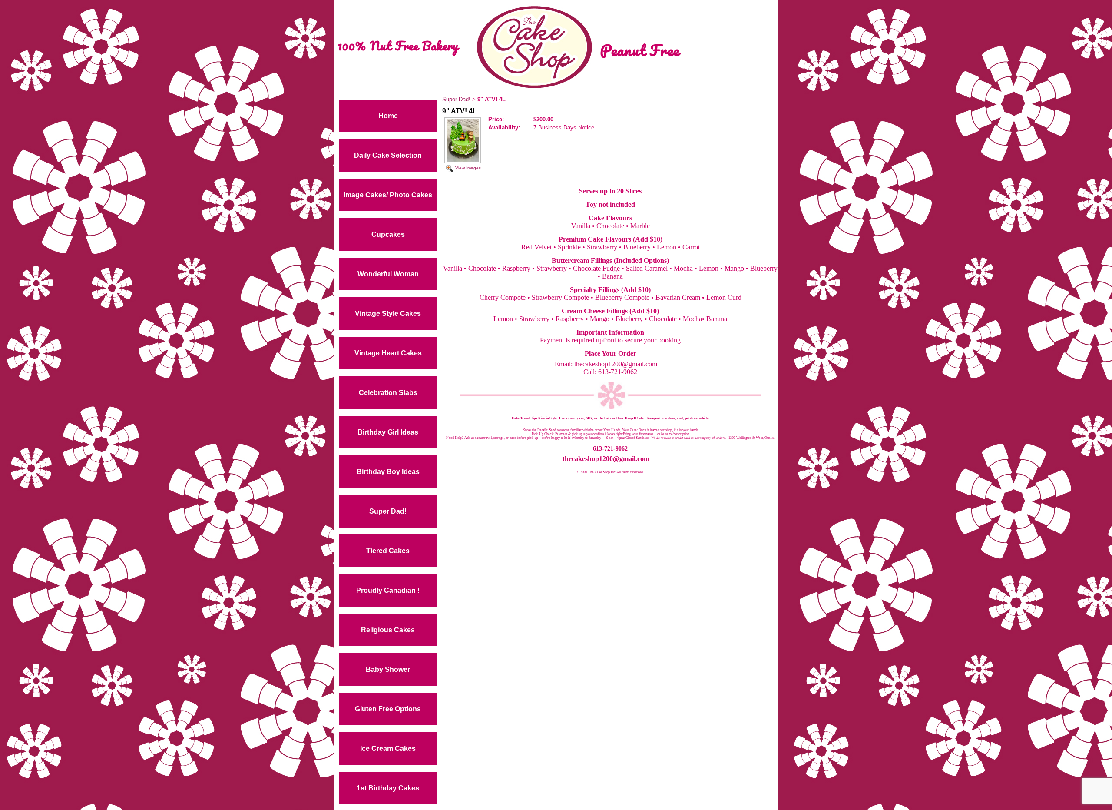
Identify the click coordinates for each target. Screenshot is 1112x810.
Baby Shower (388, 669)
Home (388, 116)
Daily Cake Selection (388, 155)
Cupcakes (388, 234)
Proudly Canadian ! (388, 590)
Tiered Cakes (388, 550)
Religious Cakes (388, 630)
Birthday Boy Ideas (388, 471)
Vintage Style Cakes (388, 313)
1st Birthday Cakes (388, 788)
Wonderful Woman (388, 274)
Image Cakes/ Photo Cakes (388, 195)
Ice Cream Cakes (388, 748)
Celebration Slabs (388, 392)
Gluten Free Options (388, 709)
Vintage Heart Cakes (388, 353)
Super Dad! (388, 511)
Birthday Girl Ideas (387, 432)
